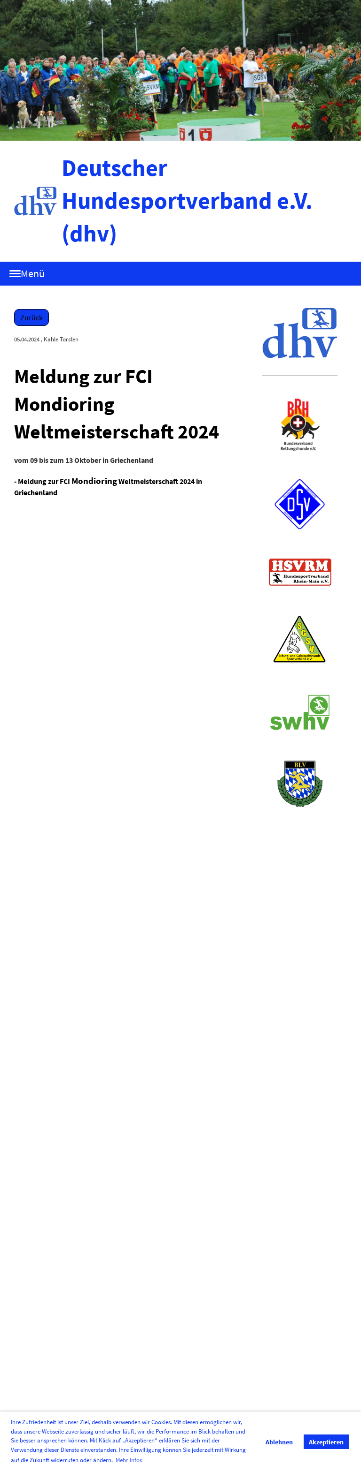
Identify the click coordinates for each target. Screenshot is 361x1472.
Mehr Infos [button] (129, 1460)
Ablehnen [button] (279, 1442)
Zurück (31, 317)
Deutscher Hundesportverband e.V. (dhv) (187, 200)
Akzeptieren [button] (326, 1442)
